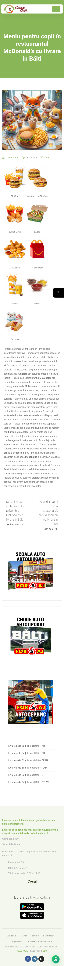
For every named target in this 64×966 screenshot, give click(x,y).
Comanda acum (10, 838)
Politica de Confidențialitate (39, 941)
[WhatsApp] (56, 959)
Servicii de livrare (11, 844)
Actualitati (12, 936)
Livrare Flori (48, 936)
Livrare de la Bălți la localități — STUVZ (28, 782)
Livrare (35, 936)
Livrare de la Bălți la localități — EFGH (28, 760)
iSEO (45, 951)
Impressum (17, 941)
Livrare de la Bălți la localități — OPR (27, 775)
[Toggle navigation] (56, 9)
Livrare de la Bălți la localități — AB (26, 745)
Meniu (24, 936)
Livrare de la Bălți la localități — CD (26, 753)
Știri (48, 157)
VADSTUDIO (22, 951)
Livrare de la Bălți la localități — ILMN (27, 767)
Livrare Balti (13, 157)
